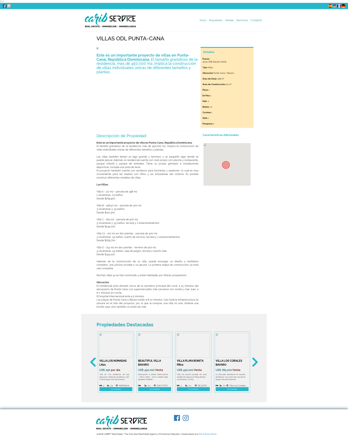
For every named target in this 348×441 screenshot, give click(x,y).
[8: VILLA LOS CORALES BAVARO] (193, 345)
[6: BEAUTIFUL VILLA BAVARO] (115, 345)
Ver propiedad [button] (116, 389)
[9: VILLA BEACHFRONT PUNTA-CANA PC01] (232, 345)
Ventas (229, 20)
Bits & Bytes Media (208, 434)
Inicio (203, 20)
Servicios (242, 20)
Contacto (256, 20)
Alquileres (215, 20)
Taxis (240, 27)
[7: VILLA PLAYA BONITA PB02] (154, 345)
